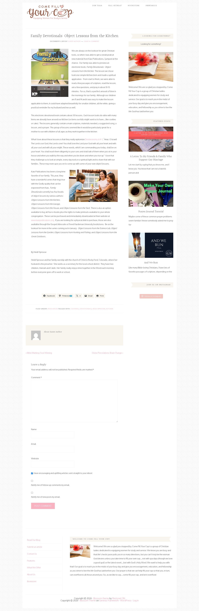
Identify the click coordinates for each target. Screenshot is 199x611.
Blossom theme (101, 598)
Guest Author (74, 41)
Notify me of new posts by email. (45, 497)
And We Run (151, 263)
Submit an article (34, 547)
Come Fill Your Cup (50, 13)
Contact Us (32, 553)
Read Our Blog (33, 540)
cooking (75, 309)
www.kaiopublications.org (42, 220)
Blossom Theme (88, 600)
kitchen (109, 309)
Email (33, 444)
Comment (36, 377)
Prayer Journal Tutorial (151, 211)
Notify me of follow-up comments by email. (50, 485)
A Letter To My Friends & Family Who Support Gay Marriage (151, 158)
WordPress (125, 600)
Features (31, 560)
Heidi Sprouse (99, 309)
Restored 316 (118, 598)
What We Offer (34, 567)
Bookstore (31, 581)
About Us (31, 574)
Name (34, 429)
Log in (136, 600)
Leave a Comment (91, 41)
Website (35, 458)
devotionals (86, 309)
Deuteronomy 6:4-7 (94, 139)
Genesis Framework (109, 600)
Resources (53, 309)
